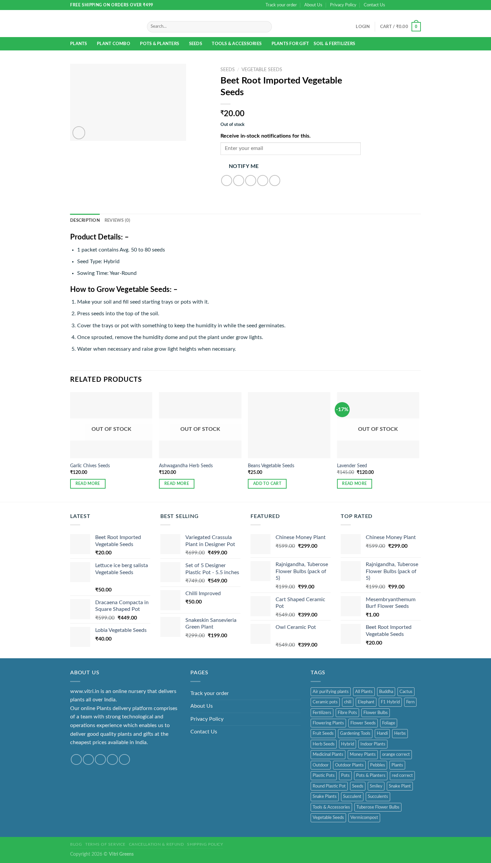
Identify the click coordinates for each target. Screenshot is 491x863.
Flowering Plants (328, 723)
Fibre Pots (347, 713)
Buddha (386, 692)
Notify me (244, 166)
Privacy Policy (343, 5)
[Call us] (418, 5)
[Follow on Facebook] (392, 5)
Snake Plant (400, 786)
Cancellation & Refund (156, 844)
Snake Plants (325, 797)
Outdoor (321, 765)
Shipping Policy (205, 844)
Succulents (378, 797)
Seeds (357, 786)
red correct (402, 775)
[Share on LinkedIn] (274, 180)
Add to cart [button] (267, 484)
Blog (76, 844)
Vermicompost (364, 818)
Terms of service (105, 844)
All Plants (364, 692)
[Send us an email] (411, 5)
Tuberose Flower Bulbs (377, 807)
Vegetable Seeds (261, 69)
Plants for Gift (290, 44)
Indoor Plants (372, 744)
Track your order (281, 5)
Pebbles (377, 765)
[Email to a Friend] (250, 180)
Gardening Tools (355, 733)
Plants (78, 44)
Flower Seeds (363, 723)
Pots (345, 775)
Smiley (376, 786)
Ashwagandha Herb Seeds (186, 465)
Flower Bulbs (375, 713)
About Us (313, 5)
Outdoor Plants (349, 765)
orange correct (396, 754)
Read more (87, 484)
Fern (410, 702)
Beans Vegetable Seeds (271, 465)
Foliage (388, 723)
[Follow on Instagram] (398, 5)
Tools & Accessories (237, 44)
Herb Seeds (324, 744)
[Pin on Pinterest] (262, 180)
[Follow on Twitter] (405, 5)
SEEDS (195, 44)
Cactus (406, 692)
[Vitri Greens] (100, 24)
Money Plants (363, 754)
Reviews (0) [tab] (118, 220)
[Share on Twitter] (238, 180)
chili (347, 702)
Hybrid (347, 744)
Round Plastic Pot (329, 786)
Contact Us (374, 5)
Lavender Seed (352, 465)
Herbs (400, 733)
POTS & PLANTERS (159, 44)
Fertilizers (322, 713)
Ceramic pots (325, 702)
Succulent (352, 797)
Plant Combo (113, 44)
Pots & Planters (370, 775)
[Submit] (265, 26)
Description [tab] (85, 220)
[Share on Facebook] (226, 180)
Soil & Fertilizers (334, 44)
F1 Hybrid (390, 702)
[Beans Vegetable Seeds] (289, 425)
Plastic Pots (324, 775)
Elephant (366, 702)
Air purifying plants (331, 692)
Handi (382, 733)
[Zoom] (79, 132)
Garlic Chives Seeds (90, 465)
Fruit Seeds (323, 733)
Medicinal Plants (328, 754)
